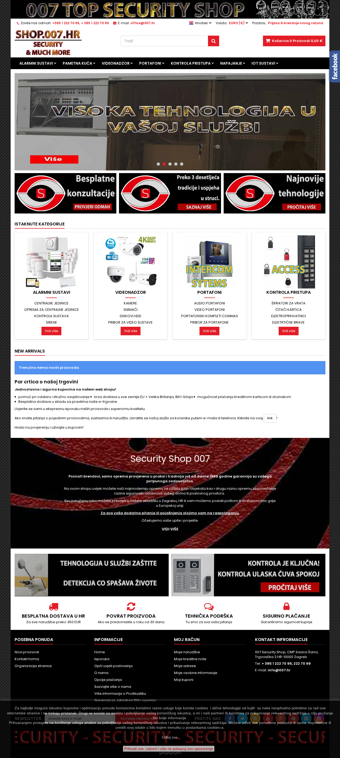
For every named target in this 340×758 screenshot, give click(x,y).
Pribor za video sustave (130, 322)
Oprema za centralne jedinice (51, 309)
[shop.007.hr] (170, 121)
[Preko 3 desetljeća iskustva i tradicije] (170, 193)
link (270, 418)
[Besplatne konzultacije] (65, 193)
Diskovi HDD (130, 316)
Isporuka (101, 658)
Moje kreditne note (190, 658)
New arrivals (30, 351)
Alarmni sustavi (36, 63)
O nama (101, 672)
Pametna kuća (77, 63)
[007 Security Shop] (64, 42)
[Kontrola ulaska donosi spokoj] (248, 574)
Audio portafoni (209, 303)
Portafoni (150, 63)
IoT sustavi (263, 63)
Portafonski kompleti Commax (209, 316)
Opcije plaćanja (108, 679)
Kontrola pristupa (191, 63)
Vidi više (51, 331)
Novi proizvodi (27, 652)
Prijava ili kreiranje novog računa (295, 23)
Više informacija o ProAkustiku (120, 693)
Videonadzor (116, 63)
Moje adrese (185, 665)
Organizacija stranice (33, 665)
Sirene (51, 322)
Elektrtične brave (288, 322)
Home (99, 652)
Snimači (131, 309)
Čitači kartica (288, 309)
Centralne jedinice (51, 303)
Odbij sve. (170, 737)
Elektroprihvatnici (288, 316)
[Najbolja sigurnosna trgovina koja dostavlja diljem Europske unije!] (170, 9)
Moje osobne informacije (195, 672)
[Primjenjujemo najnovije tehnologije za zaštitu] (274, 193)
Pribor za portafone (209, 322)
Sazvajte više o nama (112, 686)
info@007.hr (279, 670)
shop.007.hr (170, 468)
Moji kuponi (183, 679)
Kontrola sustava (51, 316)
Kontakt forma (27, 658)
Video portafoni (209, 309)
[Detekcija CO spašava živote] (92, 574)
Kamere (130, 303)
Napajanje (231, 63)
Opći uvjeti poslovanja (113, 665)
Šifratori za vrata (288, 303)
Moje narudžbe (187, 652)
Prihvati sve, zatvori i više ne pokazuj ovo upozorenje (168, 749)
